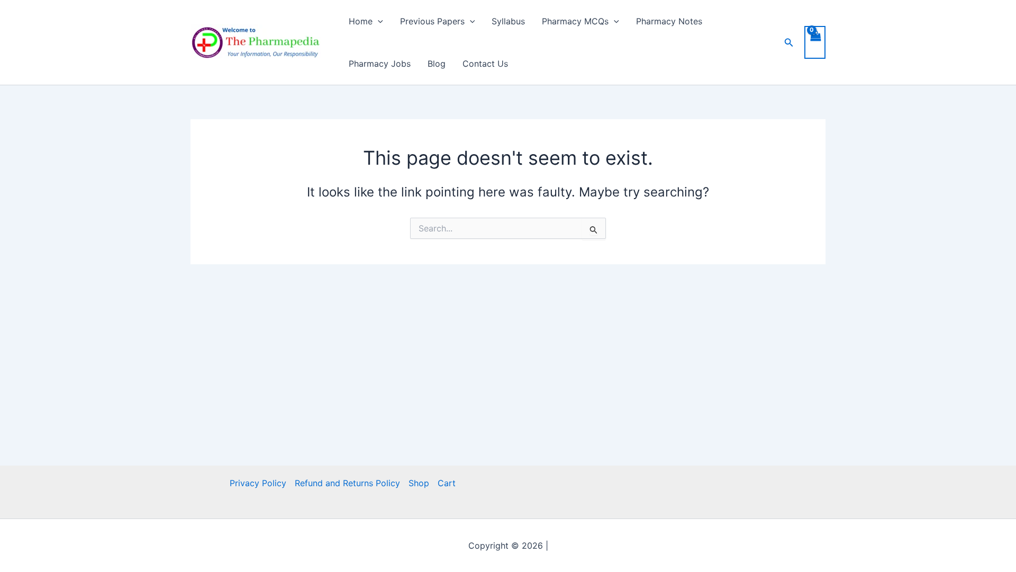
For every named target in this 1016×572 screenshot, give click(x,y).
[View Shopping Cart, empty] (815, 42)
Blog (437, 63)
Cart (447, 483)
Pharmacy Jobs (380, 63)
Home (361, 21)
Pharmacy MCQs (575, 21)
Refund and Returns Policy (347, 483)
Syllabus (508, 21)
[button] (378, 21)
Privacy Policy (258, 483)
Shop (419, 483)
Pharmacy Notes (669, 21)
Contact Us (485, 63)
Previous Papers (432, 21)
